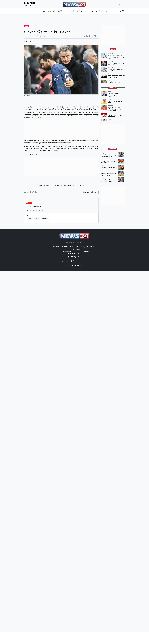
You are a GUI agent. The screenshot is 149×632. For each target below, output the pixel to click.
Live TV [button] (120, 4)
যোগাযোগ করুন (86, 261)
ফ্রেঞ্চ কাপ (37, 218)
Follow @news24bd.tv (35, 206)
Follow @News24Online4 (36, 211)
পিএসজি (30, 218)
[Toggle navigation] (26, 11)
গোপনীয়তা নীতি (74, 261)
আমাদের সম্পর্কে (63, 261)
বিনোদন (101, 11)
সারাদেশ (85, 11)
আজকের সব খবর (46, 11)
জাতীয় (54, 11)
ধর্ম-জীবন (73, 11)
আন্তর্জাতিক (61, 11)
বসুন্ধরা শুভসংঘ (93, 11)
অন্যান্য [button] (106, 11)
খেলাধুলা (67, 11)
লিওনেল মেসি (45, 218)
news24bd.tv (28, 154)
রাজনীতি (79, 11)
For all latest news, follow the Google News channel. (62, 185)
